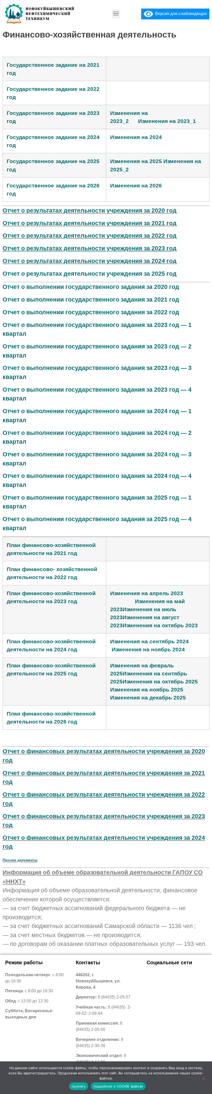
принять (79, 1086)
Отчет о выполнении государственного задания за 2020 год (91, 286)
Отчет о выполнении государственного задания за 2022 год (91, 312)
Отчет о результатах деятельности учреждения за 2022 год (90, 235)
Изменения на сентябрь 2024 (149, 641)
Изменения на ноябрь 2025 (146, 689)
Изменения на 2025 (136, 161)
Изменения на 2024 (136, 137)
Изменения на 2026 (136, 185)
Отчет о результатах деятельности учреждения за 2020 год (90, 210)
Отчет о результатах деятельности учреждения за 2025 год (90, 273)
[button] (116, 14)
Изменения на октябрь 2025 (160, 681)
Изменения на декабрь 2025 (148, 698)
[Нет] (203, 1077)
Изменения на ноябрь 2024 (148, 649)
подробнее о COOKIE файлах (118, 1086)
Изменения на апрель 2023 (146, 593)
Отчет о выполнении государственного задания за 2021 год (91, 299)
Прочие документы (20, 860)
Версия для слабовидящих (180, 13)
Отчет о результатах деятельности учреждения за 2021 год (90, 223)
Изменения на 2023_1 (167, 121)
